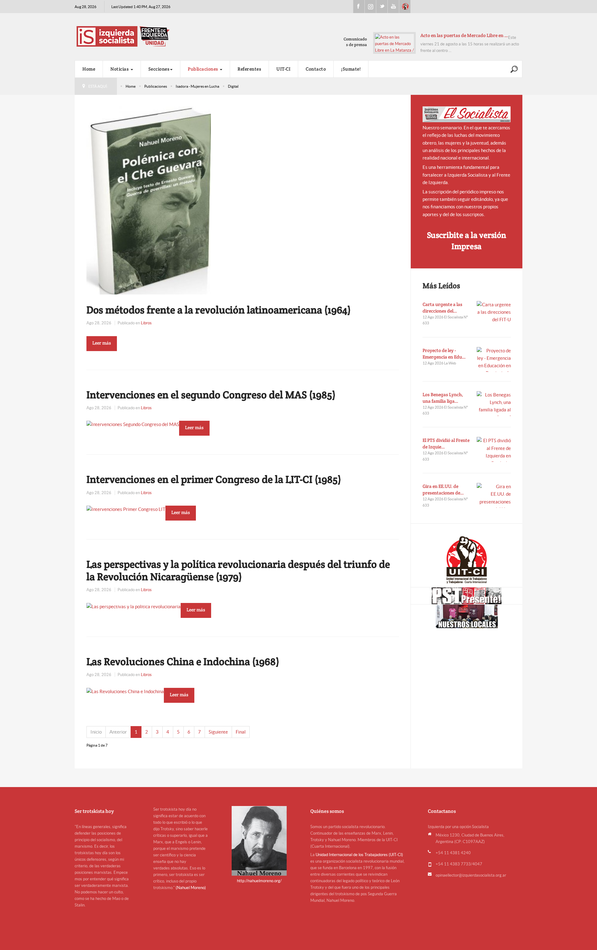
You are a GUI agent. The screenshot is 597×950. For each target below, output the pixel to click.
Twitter (381, 6)
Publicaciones (203, 69)
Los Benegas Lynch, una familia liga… (443, 398)
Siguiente (218, 732)
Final (241, 732)
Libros (146, 323)
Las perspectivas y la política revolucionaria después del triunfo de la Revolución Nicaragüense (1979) (238, 570)
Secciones (159, 69)
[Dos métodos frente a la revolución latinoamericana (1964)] (148, 199)
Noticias (120, 69)
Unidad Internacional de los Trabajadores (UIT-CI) (359, 854)
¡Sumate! (351, 69)
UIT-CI (404, 6)
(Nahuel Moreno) (191, 887)
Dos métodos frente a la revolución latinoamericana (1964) (218, 309)
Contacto (316, 69)
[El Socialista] (467, 114)
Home (88, 69)
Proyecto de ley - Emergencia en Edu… (444, 353)
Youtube (393, 6)
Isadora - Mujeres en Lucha (197, 86)
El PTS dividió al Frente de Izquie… (446, 443)
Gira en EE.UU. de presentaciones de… (443, 489)
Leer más (101, 343)
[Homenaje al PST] (466, 595)
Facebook (358, 6)
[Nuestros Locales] (466, 616)
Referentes (249, 69)
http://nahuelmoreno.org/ (259, 880)
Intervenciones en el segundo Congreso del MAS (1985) (211, 394)
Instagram (370, 6)
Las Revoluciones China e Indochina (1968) (182, 661)
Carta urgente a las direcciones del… (442, 307)
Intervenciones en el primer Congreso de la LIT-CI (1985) (213, 479)
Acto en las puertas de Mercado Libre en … (464, 35)
